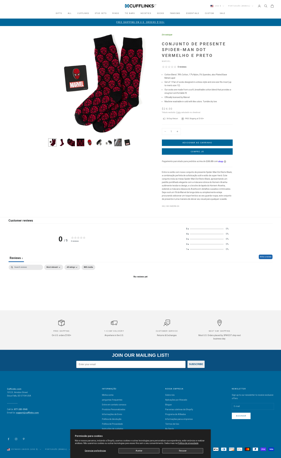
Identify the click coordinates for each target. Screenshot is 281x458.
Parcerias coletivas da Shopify (179, 409)
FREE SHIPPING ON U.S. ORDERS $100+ (140, 22)
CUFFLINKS (83, 13)
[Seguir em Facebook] (8, 439)
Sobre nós (170, 395)
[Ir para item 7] (108, 142)
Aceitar (139, 451)
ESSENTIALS (192, 13)
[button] (207, 228)
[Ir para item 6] (99, 142)
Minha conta (107, 395)
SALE (222, 13)
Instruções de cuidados (112, 429)
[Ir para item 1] (52, 142)
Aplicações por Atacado (176, 400)
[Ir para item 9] (127, 142)
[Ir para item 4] (80, 142)
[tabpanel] (140, 287)
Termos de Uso (172, 424)
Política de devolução (111, 419)
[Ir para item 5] (90, 142)
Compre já (197, 151)
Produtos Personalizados (113, 409)
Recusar (183, 451)
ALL (70, 13)
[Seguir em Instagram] (16, 439)
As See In (169, 429)
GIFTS (59, 13)
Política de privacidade (188, 443)
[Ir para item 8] (118, 142)
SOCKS (160, 13)
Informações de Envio (112, 414)
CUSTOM (209, 13)
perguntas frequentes (112, 400)
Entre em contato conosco (114, 404)
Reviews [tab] (16, 258)
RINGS (115, 13)
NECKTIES (146, 13)
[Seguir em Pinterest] (23, 439)
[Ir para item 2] (62, 142)
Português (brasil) (239, 6)
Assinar (241, 416)
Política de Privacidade (112, 424)
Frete (178, 112)
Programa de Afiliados (175, 414)
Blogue (168, 404)
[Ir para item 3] (71, 142)
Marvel (166, 61)
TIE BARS (130, 13)
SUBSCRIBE (196, 364)
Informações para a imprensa (179, 419)
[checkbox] (88, 267)
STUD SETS (101, 13)
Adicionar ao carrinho (197, 143)
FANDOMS (175, 13)
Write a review (265, 257)
